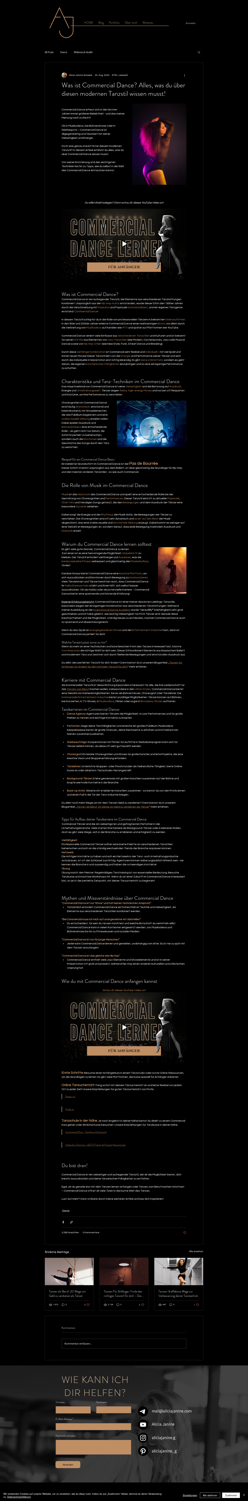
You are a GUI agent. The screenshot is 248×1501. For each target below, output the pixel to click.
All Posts (49, 52)
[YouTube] (143, 1425)
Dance (63, 52)
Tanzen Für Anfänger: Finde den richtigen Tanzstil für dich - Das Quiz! (123, 1293)
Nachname (101, 1402)
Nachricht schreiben (66, 1436)
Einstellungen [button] (190, 1495)
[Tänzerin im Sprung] (178, 1271)
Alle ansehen (196, 1251)
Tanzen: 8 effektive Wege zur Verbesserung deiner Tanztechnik (178, 1293)
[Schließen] (244, 1495)
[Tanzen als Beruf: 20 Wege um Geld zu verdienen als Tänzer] (69, 1271)
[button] (149, 22)
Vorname (60, 1402)
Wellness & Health (83, 52)
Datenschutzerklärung (19, 1496)
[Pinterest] (143, 1451)
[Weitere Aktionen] (184, 75)
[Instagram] (143, 1438)
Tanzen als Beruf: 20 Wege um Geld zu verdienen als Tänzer (67, 1293)
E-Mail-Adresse (64, 1419)
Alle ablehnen (210, 1495)
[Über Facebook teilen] (63, 1222)
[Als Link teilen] (71, 1222)
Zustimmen (231, 1495)
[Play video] (124, 244)
